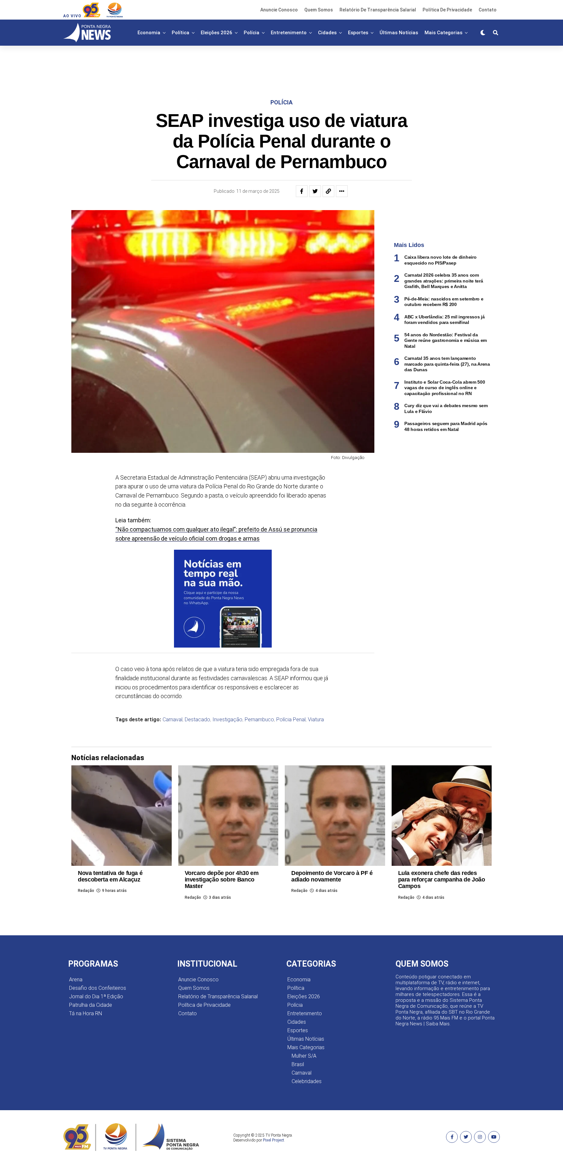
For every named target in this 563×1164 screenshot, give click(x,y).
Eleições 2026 (216, 33)
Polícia (251, 33)
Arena (75, 979)
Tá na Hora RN (85, 1013)
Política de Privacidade (447, 9)
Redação (86, 890)
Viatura (316, 719)
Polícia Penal (291, 719)
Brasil (298, 1064)
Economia (148, 33)
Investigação (227, 719)
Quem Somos (318, 9)
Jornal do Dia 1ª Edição (96, 996)
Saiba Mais (438, 1024)
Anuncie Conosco (279, 9)
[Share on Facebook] (302, 191)
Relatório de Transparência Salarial (377, 9)
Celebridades (307, 1081)
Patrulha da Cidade (90, 1005)
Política (180, 33)
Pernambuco (259, 719)
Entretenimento (289, 33)
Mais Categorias (443, 33)
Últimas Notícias (399, 33)
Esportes (358, 33)
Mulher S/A (304, 1056)
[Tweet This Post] (315, 191)
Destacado (197, 719)
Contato (488, 9)
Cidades (327, 33)
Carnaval (172, 719)
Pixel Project (273, 1140)
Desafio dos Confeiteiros (97, 988)
